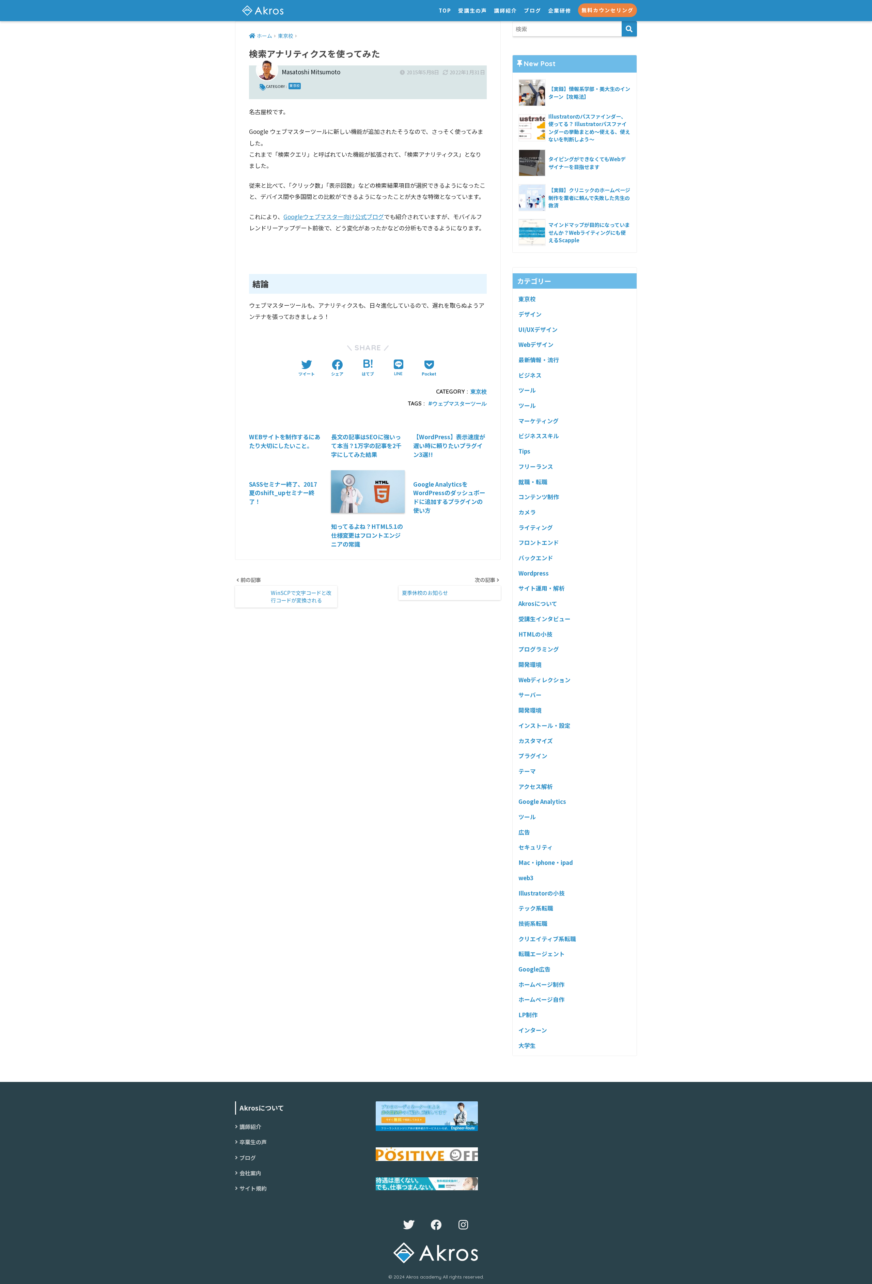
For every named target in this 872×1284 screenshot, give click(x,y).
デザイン (530, 314)
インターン (532, 1030)
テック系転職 (535, 908)
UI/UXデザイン (538, 329)
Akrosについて (537, 603)
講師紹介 (505, 10)
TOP (445, 10)
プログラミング (538, 649)
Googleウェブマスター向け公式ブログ (333, 216)
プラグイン (532, 756)
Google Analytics (542, 801)
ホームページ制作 (541, 984)
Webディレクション (544, 680)
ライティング (535, 527)
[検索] (629, 28)
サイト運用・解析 (541, 588)
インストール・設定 (544, 725)
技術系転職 (532, 923)
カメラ (527, 512)
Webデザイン (536, 344)
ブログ (532, 10)
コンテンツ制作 (538, 497)
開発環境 (530, 664)
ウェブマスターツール (459, 403)
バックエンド (535, 558)
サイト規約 (253, 1188)
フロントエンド (538, 542)
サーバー (530, 695)
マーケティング (538, 421)
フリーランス (535, 466)
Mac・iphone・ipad (545, 862)
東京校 (295, 85)
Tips (524, 451)
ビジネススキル (538, 436)
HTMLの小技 (535, 634)
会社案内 (250, 1173)
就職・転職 (532, 482)
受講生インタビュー (544, 619)
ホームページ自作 (541, 999)
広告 (524, 832)
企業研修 (559, 10)
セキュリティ (535, 847)
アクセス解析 (535, 786)
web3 (525, 878)
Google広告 (534, 969)
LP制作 (528, 1015)
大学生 (527, 1045)
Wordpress (533, 573)
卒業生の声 (253, 1142)
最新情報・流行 (538, 360)
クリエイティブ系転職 (547, 939)
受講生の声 (472, 10)
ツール (527, 390)
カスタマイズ (535, 741)
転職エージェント (541, 954)
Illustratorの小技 (541, 893)
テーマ (527, 771)
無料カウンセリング (607, 10)
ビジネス (530, 375)
